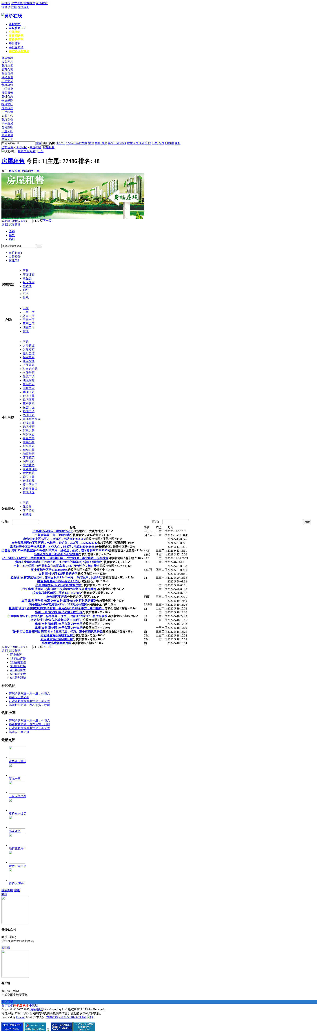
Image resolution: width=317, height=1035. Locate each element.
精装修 (27, 514)
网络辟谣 (7, 77)
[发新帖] (15, 224)
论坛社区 (17, 28)
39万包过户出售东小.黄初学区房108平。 (57, 619)
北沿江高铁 (73, 143)
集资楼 (27, 286)
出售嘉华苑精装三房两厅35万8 (52, 531)
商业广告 (7, 115)
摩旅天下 (7, 139)
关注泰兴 (7, 73)
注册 (14, 7)
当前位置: (7, 147)
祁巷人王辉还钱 (19, 697)
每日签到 (15, 43)
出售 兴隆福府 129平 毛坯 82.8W (58, 581)
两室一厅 (28, 315)
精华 (12, 235)
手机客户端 (16, 47)
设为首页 (42, 3)
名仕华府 (28, 372)
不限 (26, 270)
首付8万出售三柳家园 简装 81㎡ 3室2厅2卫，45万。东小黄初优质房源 (57, 631)
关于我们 (7, 1005)
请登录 (5, 7)
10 (16, 220)
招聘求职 (7, 104)
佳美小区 (28, 442)
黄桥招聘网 (16, 35)
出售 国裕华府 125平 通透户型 (58, 573)
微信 (4, 894)
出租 (123, 143)
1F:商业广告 (18, 658)
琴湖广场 (28, 411)
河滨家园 (28, 434)
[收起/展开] (9, 151)
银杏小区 (28, 407)
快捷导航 (23, 7)
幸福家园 (28, 449)
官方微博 (17, 3)
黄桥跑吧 (7, 127)
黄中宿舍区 (30, 484)
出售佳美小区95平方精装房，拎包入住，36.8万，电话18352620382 (53, 546)
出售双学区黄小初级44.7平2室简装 (56, 554)
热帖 (12, 239)
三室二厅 (28, 323)
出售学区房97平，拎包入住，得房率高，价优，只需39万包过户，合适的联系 (57, 616)
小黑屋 (33, 1005)
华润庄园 (28, 392)
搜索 (38, 143)
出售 (155, 143)
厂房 (26, 293)
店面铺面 (28, 274)
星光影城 (7, 123)
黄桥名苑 (28, 473)
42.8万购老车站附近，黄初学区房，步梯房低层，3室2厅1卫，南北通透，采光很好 (55, 558)
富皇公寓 (28, 438)
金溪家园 (28, 422)
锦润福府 (28, 426)
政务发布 (7, 61)
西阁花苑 (28, 457)
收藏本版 (27, 151)
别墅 (26, 290)
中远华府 (28, 384)
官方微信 (29, 3)
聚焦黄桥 (7, 58)
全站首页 (15, 24)
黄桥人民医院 (136, 143)
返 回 (4, 224)
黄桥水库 (7, 65)
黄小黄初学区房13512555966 (49, 569)
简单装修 (28, 510)
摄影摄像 (7, 92)
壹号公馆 (28, 353)
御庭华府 (28, 453)
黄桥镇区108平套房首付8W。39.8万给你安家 (58, 604)
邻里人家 (28, 430)
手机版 (5, 3)
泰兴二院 (114, 143)
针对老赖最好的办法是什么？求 (29, 701)
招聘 (148, 143)
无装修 (27, 506)
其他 (26, 297)
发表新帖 (7, 890)
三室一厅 (28, 319)
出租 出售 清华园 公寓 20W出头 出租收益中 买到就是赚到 (58, 589)
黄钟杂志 (7, 96)
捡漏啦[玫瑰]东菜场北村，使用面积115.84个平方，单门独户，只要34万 (57, 577)
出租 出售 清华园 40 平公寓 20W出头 (59, 612)
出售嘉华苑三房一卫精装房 (52, 535)
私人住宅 (28, 282)
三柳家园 (28, 403)
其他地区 (28, 492)
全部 (12, 231)
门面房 (169, 143)
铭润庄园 (28, 399)
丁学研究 (7, 88)
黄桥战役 (7, 85)
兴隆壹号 (28, 357)
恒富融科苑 (30, 368)
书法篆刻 (7, 100)
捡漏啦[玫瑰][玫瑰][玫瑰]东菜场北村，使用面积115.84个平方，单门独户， (57, 608)
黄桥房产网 (16, 39)
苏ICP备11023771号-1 (72, 1017)
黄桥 (84, 143)
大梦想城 (28, 345)
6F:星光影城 (18, 677)
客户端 (5, 947)
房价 (104, 143)
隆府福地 (28, 361)
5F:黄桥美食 (18, 673)
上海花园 (28, 365)
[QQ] (90, 1017)
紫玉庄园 (28, 476)
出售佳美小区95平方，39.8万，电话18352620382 (54, 538)
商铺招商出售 (31, 171)
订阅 (40, 151)
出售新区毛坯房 (56, 596)
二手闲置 (7, 112)
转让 (14, 260)
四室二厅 (28, 327)
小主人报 (7, 131)
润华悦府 (28, 461)
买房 (161, 143)
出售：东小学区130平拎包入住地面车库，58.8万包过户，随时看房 (57, 565)
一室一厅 (28, 312)
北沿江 (61, 143)
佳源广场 (28, 376)
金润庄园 (28, 395)
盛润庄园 (28, 415)
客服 (17, 890)
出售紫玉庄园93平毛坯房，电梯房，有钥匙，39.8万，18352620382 (54, 542)
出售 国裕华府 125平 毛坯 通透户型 (58, 585)
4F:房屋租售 (18, 670)
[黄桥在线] (11, 15)
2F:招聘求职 (18, 662)
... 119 (21, 220)
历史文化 (7, 81)
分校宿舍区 (30, 488)
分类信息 (15, 31)
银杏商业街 (30, 469)
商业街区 (35, 147)
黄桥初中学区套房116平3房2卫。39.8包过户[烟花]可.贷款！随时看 (58, 562)
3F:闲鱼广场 (18, 666)
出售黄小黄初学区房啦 (56, 643)
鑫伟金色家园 (31, 419)
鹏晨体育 (7, 135)
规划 (178, 143)
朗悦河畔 (28, 380)
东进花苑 (28, 465)
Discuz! (20, 1017)
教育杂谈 (7, 69)
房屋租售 (7, 108)
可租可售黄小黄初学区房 (57, 635)
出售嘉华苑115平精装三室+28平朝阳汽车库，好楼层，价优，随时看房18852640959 (55, 550)
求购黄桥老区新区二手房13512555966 (56, 592)
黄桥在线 (36, 1009)
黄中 (91, 143)
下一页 (47, 220)
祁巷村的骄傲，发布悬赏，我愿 (29, 705)
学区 (98, 143)
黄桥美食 (7, 119)
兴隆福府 (28, 349)
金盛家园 (28, 480)
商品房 (27, 278)
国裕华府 (28, 388)
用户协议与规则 (19, 51)
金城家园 (28, 446)
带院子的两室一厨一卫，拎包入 (29, 693)
